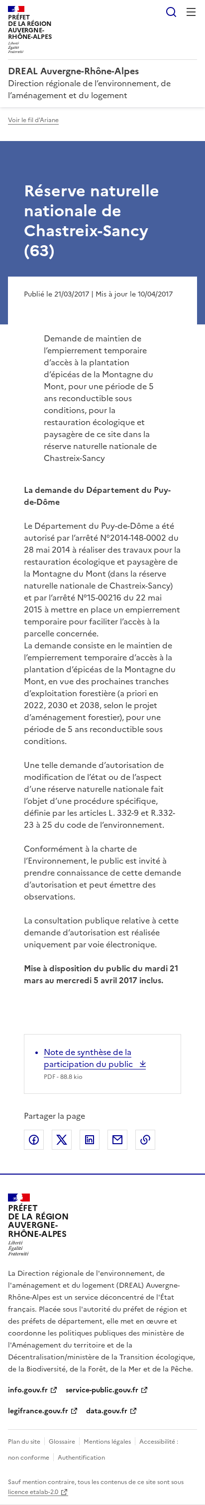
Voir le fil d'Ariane (33, 120)
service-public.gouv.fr (102, 1390)
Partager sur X (62, 1140)
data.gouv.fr (106, 1411)
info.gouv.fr (28, 1390)
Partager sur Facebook (34, 1140)
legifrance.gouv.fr (38, 1411)
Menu (191, 12)
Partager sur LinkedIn (90, 1140)
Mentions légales (107, 1441)
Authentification (81, 1457)
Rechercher (171, 12)
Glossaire (62, 1441)
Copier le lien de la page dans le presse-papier (145, 1140)
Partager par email (117, 1140)
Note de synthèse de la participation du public (89, 1058)
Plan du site (24, 1441)
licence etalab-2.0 (33, 1492)
